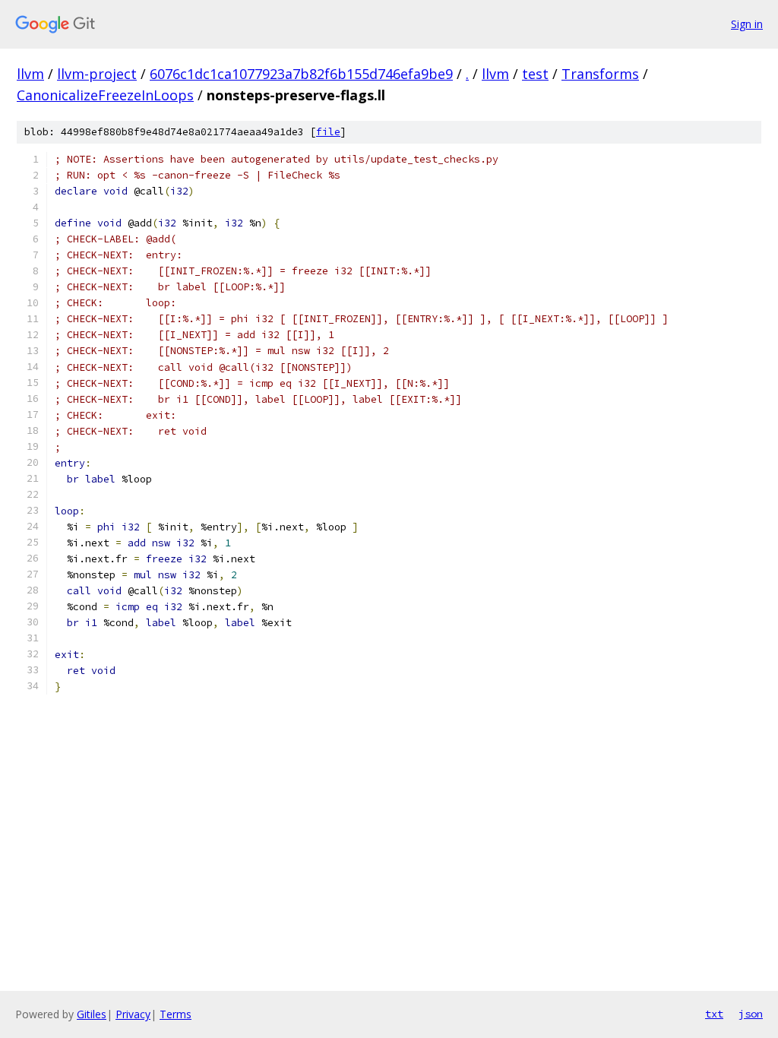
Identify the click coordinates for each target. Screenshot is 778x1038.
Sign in (747, 24)
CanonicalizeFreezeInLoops (105, 95)
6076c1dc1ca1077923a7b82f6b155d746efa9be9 (301, 74)
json (750, 1014)
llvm (30, 74)
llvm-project (97, 74)
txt (714, 1014)
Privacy (132, 1014)
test (535, 74)
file (328, 131)
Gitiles (91, 1014)
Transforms (600, 74)
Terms (175, 1014)
